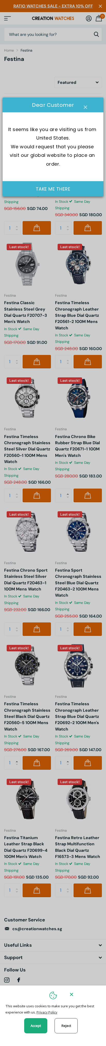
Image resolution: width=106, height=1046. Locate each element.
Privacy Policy (47, 1012)
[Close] (84, 994)
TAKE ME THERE (53, 189)
